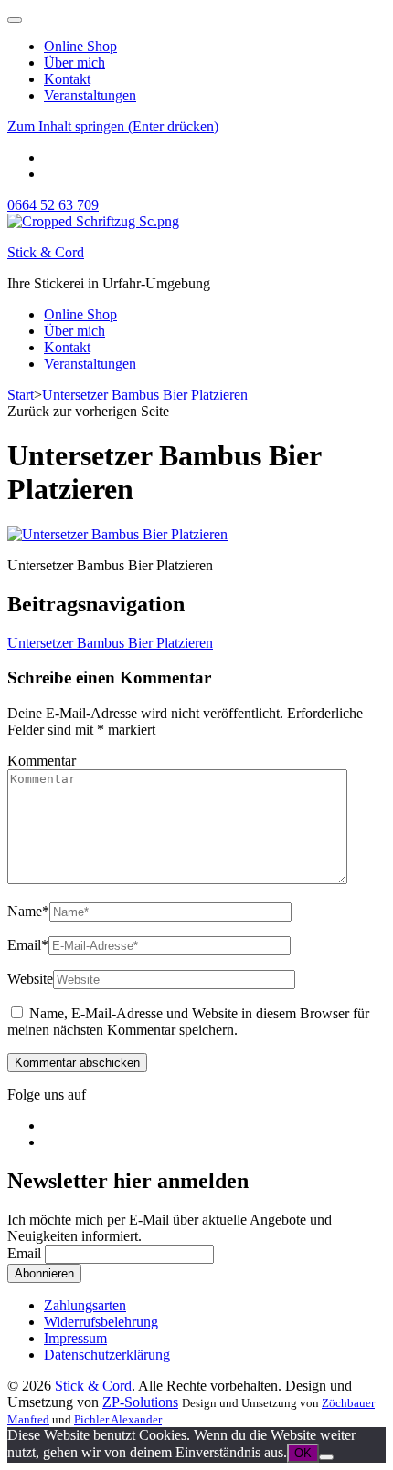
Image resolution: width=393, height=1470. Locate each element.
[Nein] (326, 1457)
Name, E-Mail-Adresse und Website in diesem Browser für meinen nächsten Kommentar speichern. (188, 1021)
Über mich (74, 62)
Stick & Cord (45, 252)
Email (27, 945)
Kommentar (41, 760)
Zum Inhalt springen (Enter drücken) (112, 126)
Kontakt (67, 79)
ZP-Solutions (140, 1402)
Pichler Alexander (118, 1419)
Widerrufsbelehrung (101, 1321)
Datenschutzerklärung (107, 1354)
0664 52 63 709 (53, 205)
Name (28, 911)
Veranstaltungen (90, 95)
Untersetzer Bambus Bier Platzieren (110, 643)
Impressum (75, 1338)
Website (30, 978)
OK (303, 1453)
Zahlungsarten (85, 1305)
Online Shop (80, 46)
